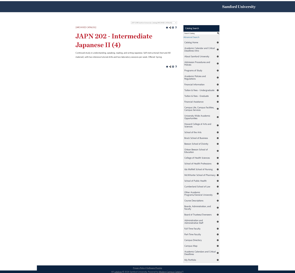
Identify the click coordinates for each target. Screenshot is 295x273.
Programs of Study (193, 70)
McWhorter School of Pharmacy (199, 175)
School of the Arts (192, 132)
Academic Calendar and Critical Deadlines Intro (199, 49)
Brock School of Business (196, 138)
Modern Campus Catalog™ (171, 271)
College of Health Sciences (197, 157)
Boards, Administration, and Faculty (197, 207)
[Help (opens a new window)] (176, 27)
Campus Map (190, 245)
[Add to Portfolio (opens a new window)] (167, 27)
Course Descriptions (193, 200)
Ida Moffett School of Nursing (198, 169)
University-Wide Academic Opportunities (197, 117)
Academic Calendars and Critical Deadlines (200, 252)
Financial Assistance (194, 101)
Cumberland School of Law (197, 186)
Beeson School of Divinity (196, 143)
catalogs (118, 271)
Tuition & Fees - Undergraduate (199, 90)
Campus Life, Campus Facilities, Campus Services (199, 108)
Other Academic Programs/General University (198, 193)
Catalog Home (191, 42)
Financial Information (194, 84)
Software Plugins (154, 268)
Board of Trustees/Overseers (198, 214)
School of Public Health (195, 180)
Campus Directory (193, 240)
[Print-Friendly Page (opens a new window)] (173, 27)
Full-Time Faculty (192, 228)
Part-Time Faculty (192, 234)
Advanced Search (191, 37)
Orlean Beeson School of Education (196, 150)
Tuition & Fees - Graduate (196, 96)
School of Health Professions (197, 163)
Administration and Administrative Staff (193, 221)
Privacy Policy (139, 268)
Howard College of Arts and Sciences (197, 125)
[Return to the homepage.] (239, 9)
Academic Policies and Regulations (195, 77)
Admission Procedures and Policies (197, 63)
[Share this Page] (170, 27)
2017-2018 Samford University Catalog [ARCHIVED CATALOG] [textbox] (152, 23)
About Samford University (196, 56)
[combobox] (154, 22)
